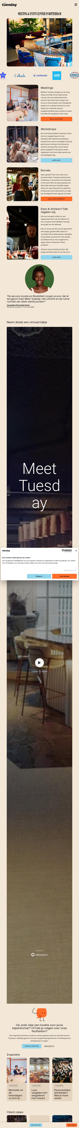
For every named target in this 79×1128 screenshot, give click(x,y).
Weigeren (39, 576)
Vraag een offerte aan (32, 1046)
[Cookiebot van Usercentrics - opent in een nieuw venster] (63, 550)
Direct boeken (72, 1125)
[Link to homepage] (9, 5)
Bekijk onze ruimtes (56, 119)
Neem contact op (49, 1046)
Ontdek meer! (56, 160)
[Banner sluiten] (76, 550)
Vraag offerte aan (36, 1125)
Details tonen (68, 570)
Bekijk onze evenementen (56, 199)
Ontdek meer (56, 257)
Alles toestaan (64, 576)
